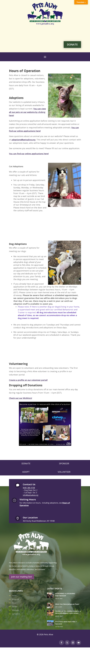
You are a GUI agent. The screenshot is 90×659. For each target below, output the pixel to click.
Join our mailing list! (21, 576)
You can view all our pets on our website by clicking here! (27, 112)
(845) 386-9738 (29, 488)
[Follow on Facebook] (61, 642)
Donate (26, 463)
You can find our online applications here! (29, 153)
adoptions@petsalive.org (23, 139)
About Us (15, 599)
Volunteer (64, 471)
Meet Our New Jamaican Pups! (67, 604)
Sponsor (64, 463)
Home (14, 595)
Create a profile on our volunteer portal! (28, 380)
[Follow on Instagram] (72, 642)
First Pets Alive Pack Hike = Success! (66, 622)
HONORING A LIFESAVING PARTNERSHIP (65, 594)
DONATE (72, 44)
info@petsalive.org (30, 495)
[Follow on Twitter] (67, 642)
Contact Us (16, 614)
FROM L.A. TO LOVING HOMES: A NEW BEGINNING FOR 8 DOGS (68, 612)
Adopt (26, 471)
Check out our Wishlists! (20, 398)
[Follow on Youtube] (78, 642)
